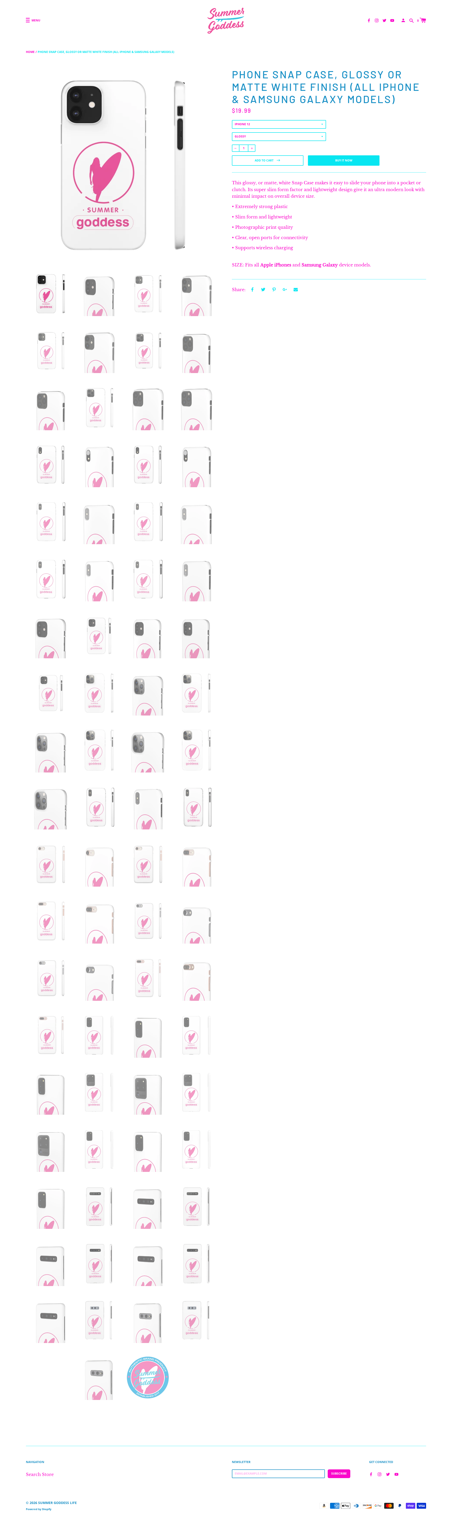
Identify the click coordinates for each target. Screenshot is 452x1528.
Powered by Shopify (38, 1509)
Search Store (40, 1474)
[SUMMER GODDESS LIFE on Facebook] (369, 20)
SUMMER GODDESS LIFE (57, 1502)
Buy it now (343, 160)
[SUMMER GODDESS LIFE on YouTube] (392, 20)
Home (30, 52)
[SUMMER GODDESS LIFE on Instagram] (377, 20)
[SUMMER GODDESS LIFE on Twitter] (384, 20)
